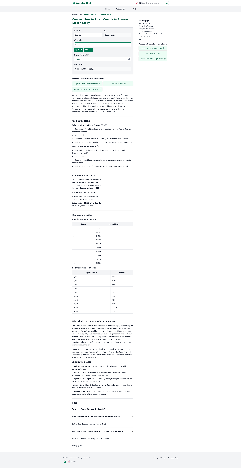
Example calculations (146, 29)
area (80, 14)
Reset (80, 50)
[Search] (167, 3)
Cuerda (78, 40)
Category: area (77, 446)
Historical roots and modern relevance (153, 34)
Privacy (155, 458)
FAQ (140, 39)
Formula (78, 64)
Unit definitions (144, 23)
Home (74, 14)
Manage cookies (173, 458)
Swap (89, 50)
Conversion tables (145, 31)
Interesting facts (145, 36)
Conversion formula (146, 26)
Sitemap (162, 458)
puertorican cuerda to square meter (97, 14)
